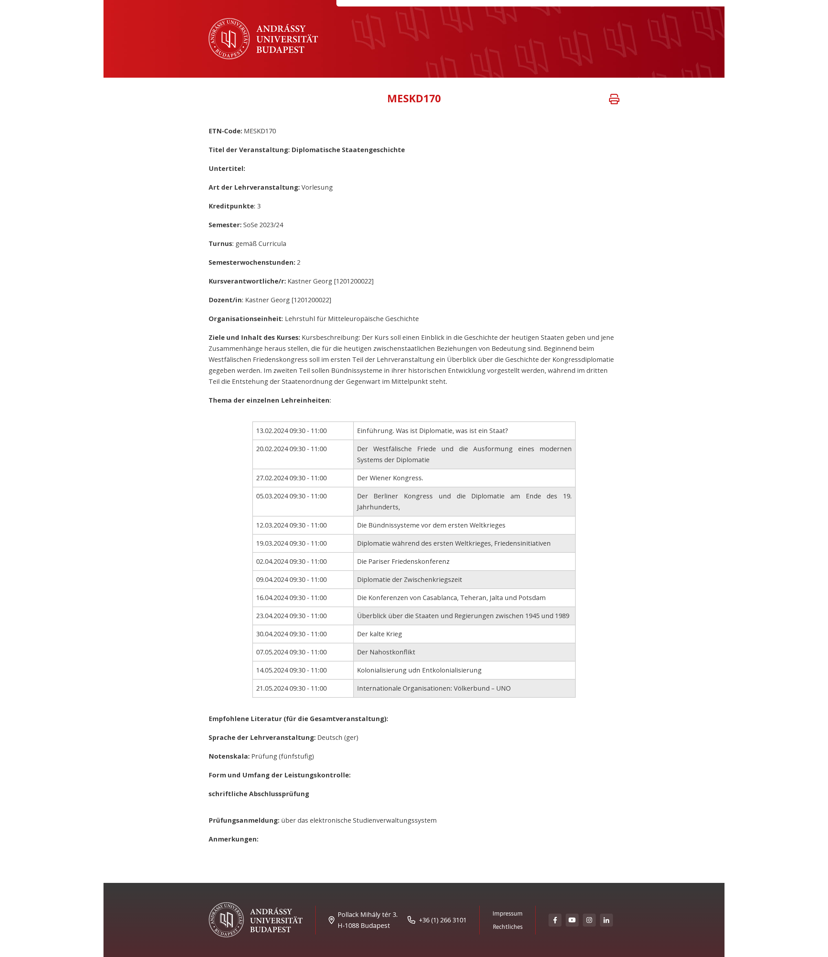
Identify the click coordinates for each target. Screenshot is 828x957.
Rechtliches (508, 926)
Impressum (508, 913)
